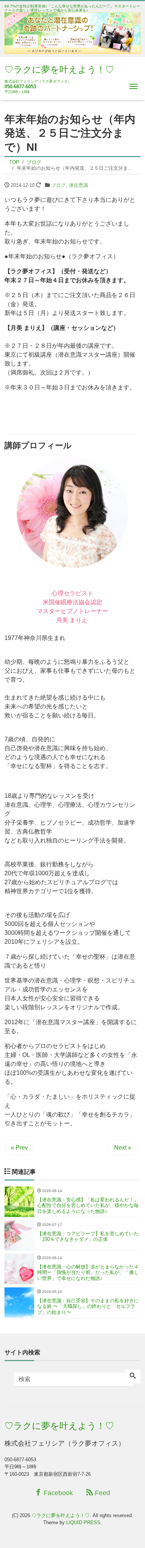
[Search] (132, 1376)
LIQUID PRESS (83, 1522)
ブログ (58, 185)
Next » (122, 1147)
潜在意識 (78, 185)
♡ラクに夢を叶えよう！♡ (59, 69)
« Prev (19, 1147)
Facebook (57, 1493)
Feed (101, 1493)
